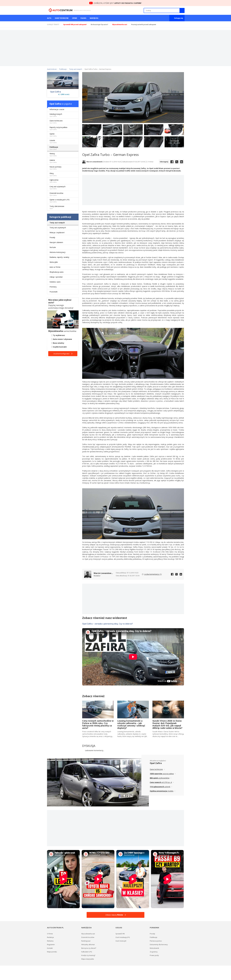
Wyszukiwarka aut (88, 934)
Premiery (53, 287)
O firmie (50, 934)
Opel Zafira (55, 92)
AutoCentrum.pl (60, 10)
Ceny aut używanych (57, 187)
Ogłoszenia (54, 181)
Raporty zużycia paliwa (58, 128)
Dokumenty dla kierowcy (159, 944)
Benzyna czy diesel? (88, 948)
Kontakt (50, 948)
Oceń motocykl (121, 941)
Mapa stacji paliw (87, 959)
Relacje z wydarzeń (57, 232)
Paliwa (83, 18)
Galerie (53, 161)
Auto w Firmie (55, 267)
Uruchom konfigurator (61, 354)
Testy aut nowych (57, 222)
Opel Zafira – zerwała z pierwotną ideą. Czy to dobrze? (107, 623)
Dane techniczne (61, 18)
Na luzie (53, 247)
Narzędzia (94, 18)
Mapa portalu (52, 952)
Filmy (53, 174)
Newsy (53, 154)
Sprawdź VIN (120, 934)
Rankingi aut (85, 941)
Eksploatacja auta (56, 272)
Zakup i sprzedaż (56, 277)
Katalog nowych (56, 115)
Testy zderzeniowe (57, 207)
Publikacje (54, 148)
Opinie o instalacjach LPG (59, 200)
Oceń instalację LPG (123, 937)
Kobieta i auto (55, 282)
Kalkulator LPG (86, 952)
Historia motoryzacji (57, 252)
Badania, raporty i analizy (59, 257)
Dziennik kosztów (56, 194)
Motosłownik (154, 948)
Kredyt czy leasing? (88, 955)
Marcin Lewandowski (95, 162)
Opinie (74, 18)
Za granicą (153, 952)
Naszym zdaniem (56, 242)
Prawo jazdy (154, 955)
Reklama (50, 941)
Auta (49, 18)
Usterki (53, 141)
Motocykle (54, 262)
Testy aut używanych (58, 227)
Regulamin (51, 944)
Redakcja (50, 937)
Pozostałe (54, 292)
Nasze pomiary (55, 168)
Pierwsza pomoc (156, 941)
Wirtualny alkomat (88, 944)
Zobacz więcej (114, 915)
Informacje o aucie (57, 109)
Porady (52, 237)
